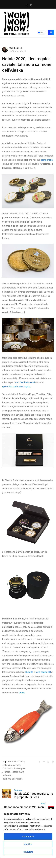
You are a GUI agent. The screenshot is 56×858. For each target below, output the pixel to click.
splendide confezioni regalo (16, 386)
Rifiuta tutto (28, 852)
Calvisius (7, 765)
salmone (7, 775)
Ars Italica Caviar (16, 761)
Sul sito (29, 672)
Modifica (28, 844)
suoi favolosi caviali (25, 382)
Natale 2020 (17, 772)
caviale (16, 765)
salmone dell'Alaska (13, 778)
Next (43, 804)
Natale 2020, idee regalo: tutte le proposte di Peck (33, 795)
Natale (7, 772)
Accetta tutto (28, 836)
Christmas (8, 768)
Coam (22, 692)
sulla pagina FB (43, 672)
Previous (18, 790)
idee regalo (20, 768)
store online (47, 160)
